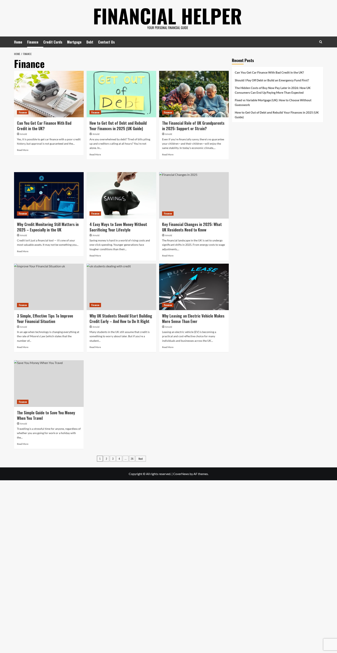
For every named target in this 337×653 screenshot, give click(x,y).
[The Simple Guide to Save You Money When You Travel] (49, 383)
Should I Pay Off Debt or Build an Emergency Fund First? (272, 80)
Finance (32, 41)
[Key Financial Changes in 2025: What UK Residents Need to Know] (194, 195)
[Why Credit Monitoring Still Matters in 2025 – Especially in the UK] (49, 195)
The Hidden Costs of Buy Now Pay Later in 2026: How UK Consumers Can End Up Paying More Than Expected (272, 90)
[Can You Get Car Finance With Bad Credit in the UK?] (49, 94)
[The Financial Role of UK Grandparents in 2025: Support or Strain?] (194, 94)
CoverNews (181, 474)
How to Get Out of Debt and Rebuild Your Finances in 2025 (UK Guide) (118, 125)
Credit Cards (52, 41)
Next (140, 458)
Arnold (23, 134)
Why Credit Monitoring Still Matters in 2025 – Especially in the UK (48, 227)
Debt (89, 41)
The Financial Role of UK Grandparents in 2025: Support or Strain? (193, 125)
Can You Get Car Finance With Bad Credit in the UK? (44, 125)
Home (18, 41)
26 (132, 458)
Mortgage (74, 41)
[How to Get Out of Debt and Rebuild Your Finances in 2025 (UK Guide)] (121, 94)
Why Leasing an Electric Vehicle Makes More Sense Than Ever (193, 318)
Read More (22, 150)
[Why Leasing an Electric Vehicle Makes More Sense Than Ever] (194, 287)
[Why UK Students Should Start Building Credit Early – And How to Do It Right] (121, 287)
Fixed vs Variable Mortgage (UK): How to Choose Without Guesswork (273, 102)
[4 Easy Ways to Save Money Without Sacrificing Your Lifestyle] (121, 195)
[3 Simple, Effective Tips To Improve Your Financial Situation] (49, 287)
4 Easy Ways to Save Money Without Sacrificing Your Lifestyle (118, 227)
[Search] (320, 41)
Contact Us (106, 41)
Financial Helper (167, 15)
